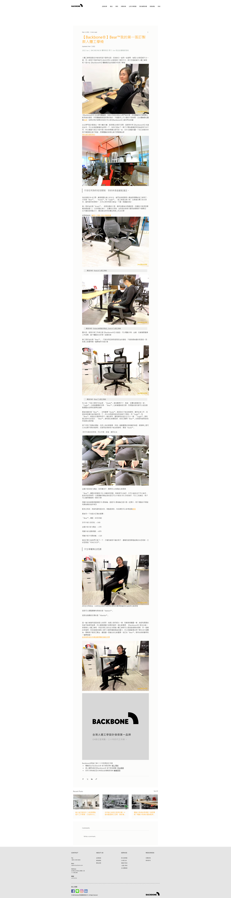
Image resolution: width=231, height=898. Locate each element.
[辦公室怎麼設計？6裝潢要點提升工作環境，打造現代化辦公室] (86, 802)
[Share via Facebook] (83, 779)
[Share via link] (96, 779)
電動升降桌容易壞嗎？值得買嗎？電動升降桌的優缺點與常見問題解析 (144, 813)
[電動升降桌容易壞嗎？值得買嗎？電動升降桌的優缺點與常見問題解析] (145, 802)
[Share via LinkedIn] (92, 779)
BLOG (75, 20)
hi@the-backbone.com (77, 865)
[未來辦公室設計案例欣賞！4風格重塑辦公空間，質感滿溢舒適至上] (116, 802)
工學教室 (82, 20)
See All (156, 791)
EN (159, 9)
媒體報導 (108, 20)
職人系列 (100, 20)
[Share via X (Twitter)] (87, 779)
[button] (111, 6)
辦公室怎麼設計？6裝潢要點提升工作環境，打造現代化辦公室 (85, 813)
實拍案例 (91, 20)
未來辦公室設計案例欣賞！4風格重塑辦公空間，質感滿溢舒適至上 (115, 813)
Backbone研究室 (119, 20)
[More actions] (148, 32)
